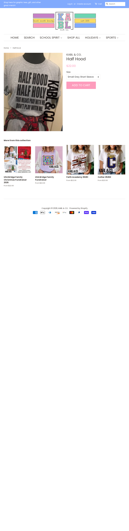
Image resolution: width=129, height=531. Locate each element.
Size (68, 72)
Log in (70, 4)
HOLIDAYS (92, 38)
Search (29, 38)
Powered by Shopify (79, 208)
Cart (100, 4)
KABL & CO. (63, 208)
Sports (111, 38)
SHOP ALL (73, 38)
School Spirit (50, 38)
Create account (84, 4)
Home (15, 38)
